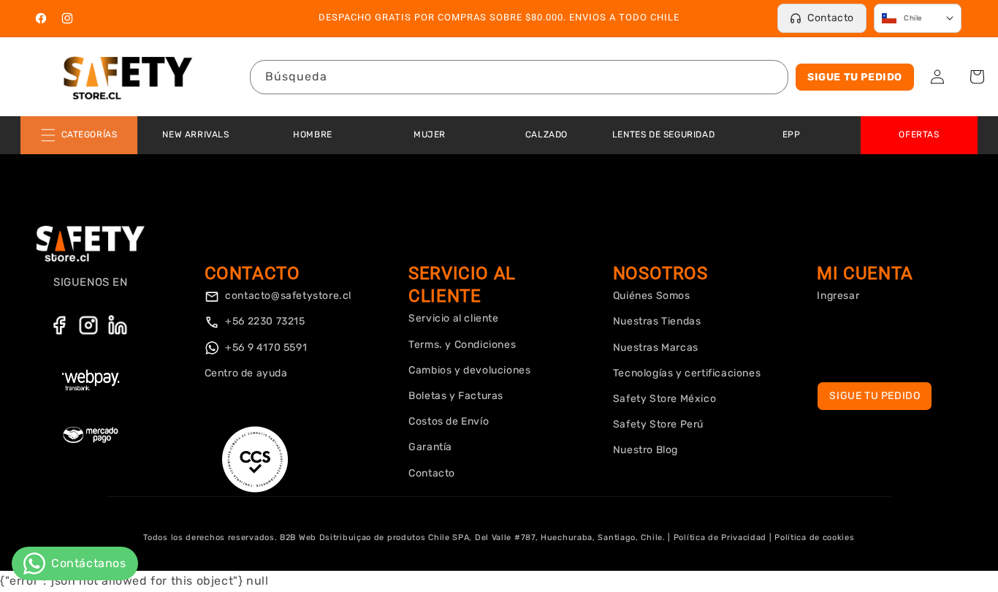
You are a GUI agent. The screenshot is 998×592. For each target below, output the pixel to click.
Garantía (430, 447)
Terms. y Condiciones (462, 344)
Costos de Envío (448, 421)
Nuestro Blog (645, 450)
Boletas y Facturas (455, 396)
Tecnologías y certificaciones (687, 373)
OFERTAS (919, 134)
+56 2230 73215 (264, 321)
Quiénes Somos (651, 295)
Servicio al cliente (453, 318)
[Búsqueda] (771, 77)
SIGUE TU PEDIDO (854, 77)
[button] (977, 77)
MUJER (430, 134)
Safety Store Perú (658, 424)
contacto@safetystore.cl (287, 295)
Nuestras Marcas (655, 347)
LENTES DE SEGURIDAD (663, 134)
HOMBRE (312, 134)
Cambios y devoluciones (469, 370)
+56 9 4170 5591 (265, 347)
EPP (791, 134)
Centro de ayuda (246, 373)
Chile (913, 18)
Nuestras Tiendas (657, 321)
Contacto (830, 18)
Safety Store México (664, 398)
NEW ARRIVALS (195, 134)
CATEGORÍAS (89, 134)
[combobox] (519, 77)
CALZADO (546, 134)
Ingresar (838, 295)
